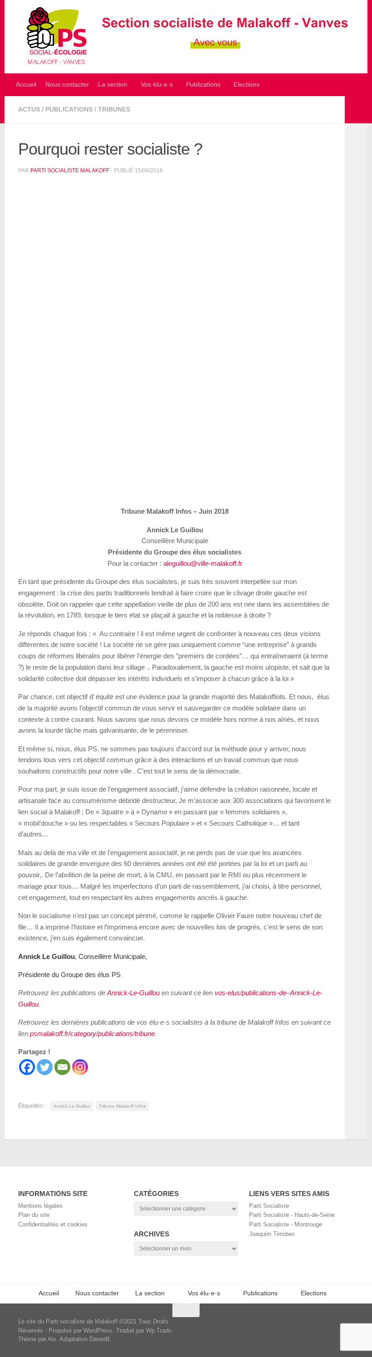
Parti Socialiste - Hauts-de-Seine (292, 1214)
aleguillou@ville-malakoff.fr (202, 563)
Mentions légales (40, 1205)
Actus (29, 109)
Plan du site (33, 1214)
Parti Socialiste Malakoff (69, 170)
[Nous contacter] (352, 1325)
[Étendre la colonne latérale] (356, 109)
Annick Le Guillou (72, 1106)
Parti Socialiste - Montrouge (285, 1224)
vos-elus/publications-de (250, 993)
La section (112, 84)
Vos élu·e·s (157, 84)
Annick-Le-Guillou (133, 993)
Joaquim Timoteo (271, 1234)
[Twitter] (45, 1067)
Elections (246, 84)
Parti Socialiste (269, 1205)
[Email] (62, 1067)
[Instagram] (80, 1067)
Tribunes (114, 109)
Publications (203, 84)
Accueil (26, 84)
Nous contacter (67, 84)
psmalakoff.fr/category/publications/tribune (92, 1033)
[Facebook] (27, 1067)
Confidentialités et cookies (53, 1224)
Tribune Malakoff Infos (122, 1106)
